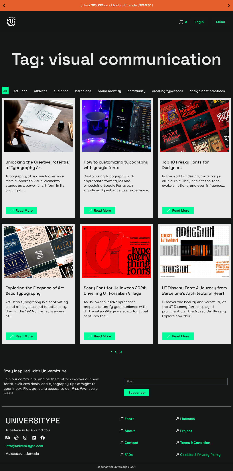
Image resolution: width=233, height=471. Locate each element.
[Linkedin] (34, 437)
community (136, 91)
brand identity (109, 91)
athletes (40, 91)
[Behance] (7, 437)
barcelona (83, 91)
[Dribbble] (16, 437)
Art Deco (20, 91)
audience (61, 91)
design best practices (207, 91)
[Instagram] (25, 437)
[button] (4, 5)
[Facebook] (42, 437)
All (5, 91)
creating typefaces (167, 91)
